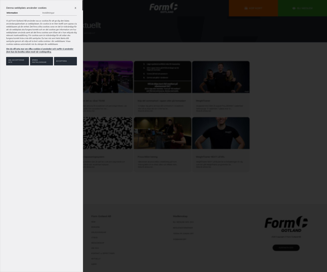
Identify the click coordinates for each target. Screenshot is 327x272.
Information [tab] (12, 13)
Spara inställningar (39, 61)
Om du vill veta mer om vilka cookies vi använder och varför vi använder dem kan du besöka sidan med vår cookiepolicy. (39, 50)
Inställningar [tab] (48, 13)
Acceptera (61, 61)
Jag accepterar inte (16, 61)
